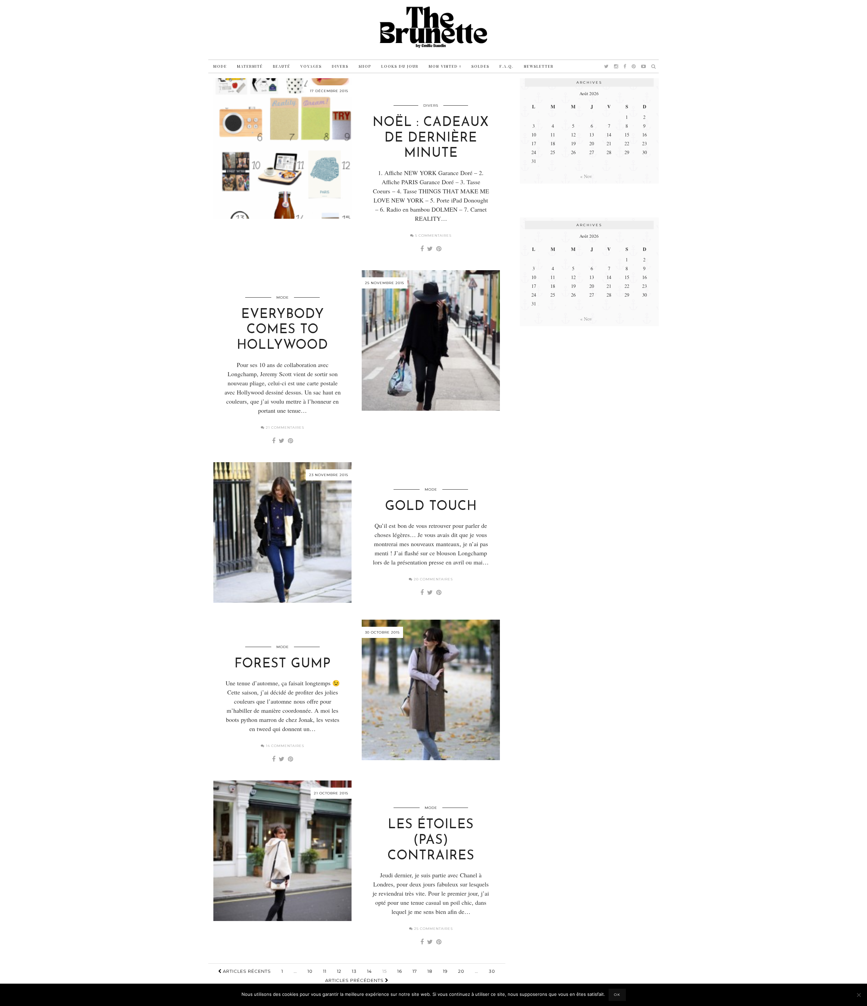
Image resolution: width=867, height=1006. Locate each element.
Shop (365, 66)
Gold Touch (431, 506)
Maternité (250, 66)
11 (324, 971)
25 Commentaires (433, 928)
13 (354, 971)
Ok (617, 994)
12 (339, 971)
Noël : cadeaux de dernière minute (431, 138)
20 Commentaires (433, 579)
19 (445, 971)
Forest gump (282, 664)
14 (369, 971)
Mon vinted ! (445, 66)
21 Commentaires (284, 427)
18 (429, 971)
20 (461, 971)
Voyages (311, 66)
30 (492, 971)
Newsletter (539, 66)
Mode (220, 66)
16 (399, 971)
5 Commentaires (432, 235)
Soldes (480, 66)
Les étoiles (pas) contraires (430, 840)
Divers (340, 66)
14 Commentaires (284, 746)
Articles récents (246, 971)
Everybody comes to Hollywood (282, 330)
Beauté (281, 66)
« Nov (586, 176)
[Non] (858, 994)
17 (415, 971)
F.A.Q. (507, 66)
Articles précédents (355, 980)
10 (310, 971)
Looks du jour (400, 66)
